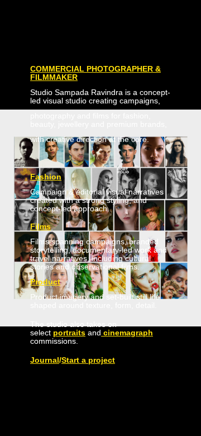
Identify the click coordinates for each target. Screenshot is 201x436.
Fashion (45, 176)
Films (40, 226)
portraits (69, 332)
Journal (44, 360)
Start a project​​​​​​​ (88, 360)
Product (45, 281)
